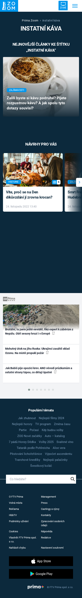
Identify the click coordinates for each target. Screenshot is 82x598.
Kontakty (46, 515)
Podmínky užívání (18, 521)
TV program (43, 424)
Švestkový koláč (41, 466)
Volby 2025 (46, 442)
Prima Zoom (30, 20)
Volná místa (15, 502)
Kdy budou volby (52, 430)
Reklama (14, 508)
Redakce (46, 537)
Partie (23, 430)
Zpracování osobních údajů (52, 523)
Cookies (13, 531)
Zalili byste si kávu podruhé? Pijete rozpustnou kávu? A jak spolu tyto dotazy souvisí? (36, 103)
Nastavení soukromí (52, 547)
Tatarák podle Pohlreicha (33, 448)
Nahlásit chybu (17, 547)
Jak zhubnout (27, 418)
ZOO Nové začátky (29, 436)
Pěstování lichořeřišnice (26, 454)
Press (44, 502)
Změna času (62, 424)
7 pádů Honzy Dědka (22, 442)
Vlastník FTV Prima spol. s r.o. (22, 539)
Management (48, 496)
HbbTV (13, 515)
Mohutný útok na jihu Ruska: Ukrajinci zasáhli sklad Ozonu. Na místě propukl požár (37, 350)
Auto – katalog (55, 436)
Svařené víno (65, 442)
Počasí (34, 430)
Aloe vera (59, 448)
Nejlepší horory (22, 424)
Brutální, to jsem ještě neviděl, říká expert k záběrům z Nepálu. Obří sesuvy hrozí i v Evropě (39, 331)
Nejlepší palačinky (55, 460)
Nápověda (46, 531)
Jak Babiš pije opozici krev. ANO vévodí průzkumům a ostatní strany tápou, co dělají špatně (38, 370)
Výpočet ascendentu (58, 454)
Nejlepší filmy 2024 (51, 418)
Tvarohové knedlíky (27, 460)
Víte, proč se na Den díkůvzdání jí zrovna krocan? (29, 195)
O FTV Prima (16, 496)
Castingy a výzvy (50, 508)
